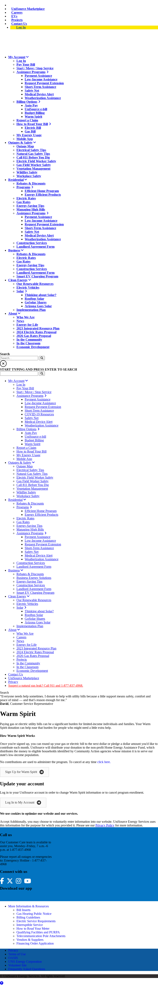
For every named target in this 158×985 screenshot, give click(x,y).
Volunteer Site (17, 965)
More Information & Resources (28, 906)
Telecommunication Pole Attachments (40, 936)
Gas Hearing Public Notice (33, 913)
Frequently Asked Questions (26, 969)
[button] (24, 772)
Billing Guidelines (28, 917)
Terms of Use (17, 954)
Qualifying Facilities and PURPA (38, 932)
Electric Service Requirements (36, 921)
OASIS (13, 958)
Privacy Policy (104, 825)
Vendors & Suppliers (29, 939)
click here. (104, 762)
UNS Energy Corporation (25, 961)
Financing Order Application (35, 943)
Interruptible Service (29, 925)
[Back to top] (1, 983)
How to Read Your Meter (32, 928)
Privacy (13, 950)
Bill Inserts (23, 910)
